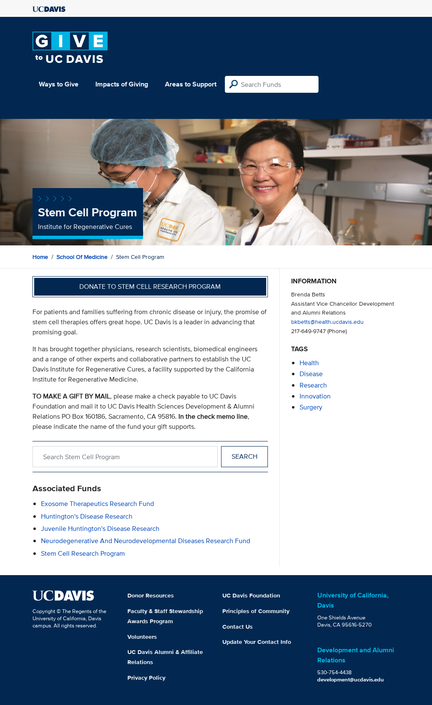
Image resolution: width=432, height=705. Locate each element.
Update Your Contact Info (256, 642)
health (309, 363)
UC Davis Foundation (251, 595)
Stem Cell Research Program (83, 553)
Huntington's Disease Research (86, 516)
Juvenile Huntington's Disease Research (100, 528)
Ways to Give (58, 84)
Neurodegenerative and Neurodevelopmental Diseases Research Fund (145, 541)
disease (311, 374)
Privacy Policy (146, 677)
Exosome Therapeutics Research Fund (97, 504)
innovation (315, 396)
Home (40, 257)
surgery (311, 407)
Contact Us (237, 626)
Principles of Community (255, 611)
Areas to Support (190, 84)
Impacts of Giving (121, 84)
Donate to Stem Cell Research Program (150, 286)
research (313, 385)
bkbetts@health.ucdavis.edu (327, 321)
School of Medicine (82, 257)
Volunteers (142, 636)
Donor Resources (150, 595)
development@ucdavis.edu (350, 679)
